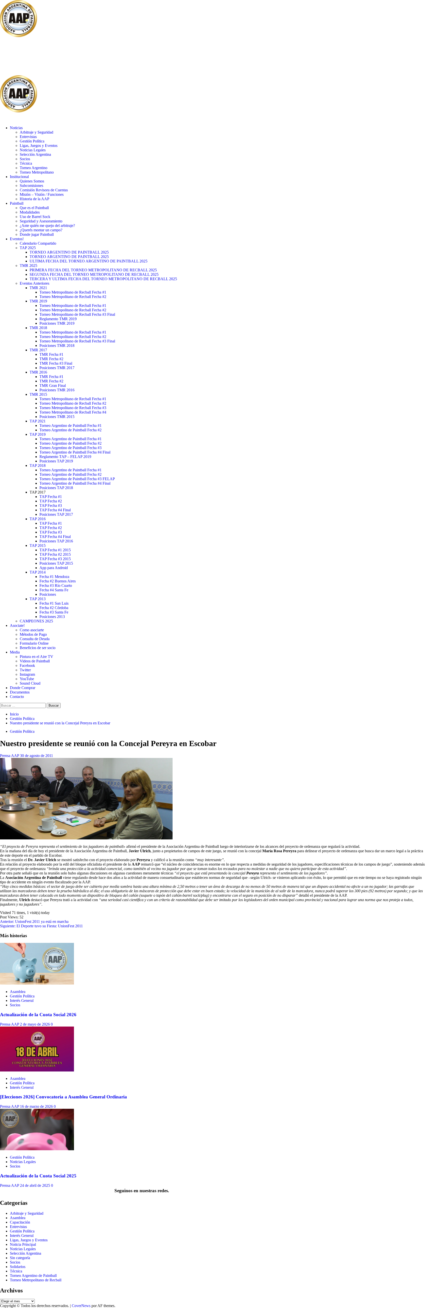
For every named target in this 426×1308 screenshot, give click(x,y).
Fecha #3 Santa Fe (53, 612)
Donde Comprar (22, 688)
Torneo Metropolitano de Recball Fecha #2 (72, 297)
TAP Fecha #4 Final (55, 510)
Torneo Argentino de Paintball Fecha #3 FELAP (77, 479)
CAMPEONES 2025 (36, 621)
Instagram (27, 674)
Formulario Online (34, 643)
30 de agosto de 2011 (36, 755)
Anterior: (34, 921)
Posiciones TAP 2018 (56, 488)
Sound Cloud (30, 683)
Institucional (19, 177)
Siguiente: (41, 926)
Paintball (16, 203)
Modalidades (30, 212)
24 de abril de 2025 (35, 1185)
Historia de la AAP (34, 199)
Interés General (22, 1000)
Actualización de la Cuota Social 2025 (38, 1175)
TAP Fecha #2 (50, 501)
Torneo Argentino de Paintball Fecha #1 (70, 425)
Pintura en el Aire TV (36, 656)
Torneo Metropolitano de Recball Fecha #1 (72, 292)
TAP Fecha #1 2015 (55, 550)
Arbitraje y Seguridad (36, 132)
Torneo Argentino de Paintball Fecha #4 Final (74, 452)
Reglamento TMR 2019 (58, 319)
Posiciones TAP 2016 (56, 541)
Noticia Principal (23, 1244)
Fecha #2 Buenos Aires (57, 581)
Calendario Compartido (38, 243)
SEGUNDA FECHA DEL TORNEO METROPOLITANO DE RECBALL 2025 (94, 274)
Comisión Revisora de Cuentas (44, 190)
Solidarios (17, 1267)
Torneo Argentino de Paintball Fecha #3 (70, 448)
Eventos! (17, 239)
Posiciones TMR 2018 (56, 345)
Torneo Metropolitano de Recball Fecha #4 (72, 412)
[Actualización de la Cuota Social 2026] (37, 983)
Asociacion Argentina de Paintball (80, 56)
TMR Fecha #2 (51, 359)
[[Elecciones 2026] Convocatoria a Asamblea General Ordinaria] (37, 1070)
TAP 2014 (38, 572)
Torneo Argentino (33, 168)
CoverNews (81, 1306)
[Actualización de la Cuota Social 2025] (37, 1149)
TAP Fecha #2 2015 (55, 554)
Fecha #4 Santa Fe (53, 590)
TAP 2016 (38, 519)
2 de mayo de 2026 (35, 1024)
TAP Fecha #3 (50, 505)
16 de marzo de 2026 (37, 1106)
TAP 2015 (38, 545)
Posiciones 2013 (52, 616)
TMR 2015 (38, 394)
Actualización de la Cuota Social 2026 (38, 1014)
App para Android (53, 568)
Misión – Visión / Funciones (42, 194)
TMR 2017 (38, 350)
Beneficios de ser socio (37, 648)
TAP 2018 (38, 465)
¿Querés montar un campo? (41, 230)
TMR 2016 (38, 372)
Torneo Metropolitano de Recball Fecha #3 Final (77, 314)
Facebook (27, 665)
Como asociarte (32, 630)
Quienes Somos (32, 181)
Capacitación (20, 1222)
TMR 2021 (38, 288)
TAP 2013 (38, 599)
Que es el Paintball (34, 208)
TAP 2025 (28, 248)
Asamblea (17, 992)
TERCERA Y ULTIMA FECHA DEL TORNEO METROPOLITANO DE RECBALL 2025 (103, 279)
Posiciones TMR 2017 (56, 368)
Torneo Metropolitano (37, 172)
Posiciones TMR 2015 (56, 417)
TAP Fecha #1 (50, 497)
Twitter (25, 670)
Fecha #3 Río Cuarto (55, 585)
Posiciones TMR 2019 (56, 323)
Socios (25, 159)
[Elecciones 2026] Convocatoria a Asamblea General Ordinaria (63, 1096)
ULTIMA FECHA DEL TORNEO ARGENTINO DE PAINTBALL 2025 (88, 261)
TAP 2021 (38, 421)
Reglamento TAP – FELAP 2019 (65, 457)
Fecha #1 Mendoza (54, 577)
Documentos (20, 692)
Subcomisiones (31, 185)
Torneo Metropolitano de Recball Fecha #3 (72, 408)
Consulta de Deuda (35, 639)
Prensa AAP (10, 755)
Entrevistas (28, 137)
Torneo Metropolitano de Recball (35, 1280)
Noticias (16, 128)
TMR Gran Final (52, 385)
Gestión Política (32, 141)
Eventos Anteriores (34, 283)
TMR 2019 (38, 301)
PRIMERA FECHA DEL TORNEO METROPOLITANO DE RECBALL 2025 (93, 270)
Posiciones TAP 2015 (56, 563)
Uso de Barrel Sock (35, 217)
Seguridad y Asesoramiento (41, 221)
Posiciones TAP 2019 (56, 461)
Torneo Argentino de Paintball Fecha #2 (70, 430)
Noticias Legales (33, 150)
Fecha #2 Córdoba (53, 608)
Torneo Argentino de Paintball (33, 1275)
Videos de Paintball (35, 661)
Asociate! (17, 625)
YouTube (27, 679)
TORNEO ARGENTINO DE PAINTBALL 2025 (69, 252)
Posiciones (47, 594)
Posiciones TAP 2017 (56, 514)
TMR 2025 (28, 265)
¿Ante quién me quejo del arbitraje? (47, 225)
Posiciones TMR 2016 (56, 390)
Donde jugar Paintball (37, 234)
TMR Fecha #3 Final (55, 363)
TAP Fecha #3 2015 (55, 559)
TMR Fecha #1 (51, 354)
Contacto (17, 696)
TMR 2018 (38, 328)
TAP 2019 (38, 434)
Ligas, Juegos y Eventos (38, 145)
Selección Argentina (35, 154)
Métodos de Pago (33, 634)
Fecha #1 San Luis (54, 603)
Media (15, 652)
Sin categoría (20, 1258)
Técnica (26, 163)
